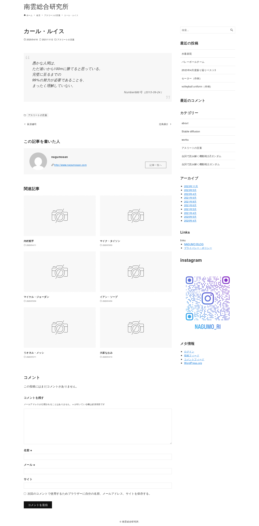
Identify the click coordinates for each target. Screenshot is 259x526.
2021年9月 (190, 197)
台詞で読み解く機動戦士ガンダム (201, 164)
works (185, 139)
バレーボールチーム (193, 61)
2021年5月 (190, 209)
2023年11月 (191, 186)
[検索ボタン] (231, 30)
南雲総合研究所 (46, 6)
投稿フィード (191, 355)
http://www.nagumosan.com (70, 165)
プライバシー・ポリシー (198, 248)
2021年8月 (190, 201)
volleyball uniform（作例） (197, 86)
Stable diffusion (191, 131)
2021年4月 (190, 213)
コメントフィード (194, 359)
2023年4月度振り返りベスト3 (199, 70)
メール (29, 465)
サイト (28, 479)
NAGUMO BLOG (194, 244)
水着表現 (187, 53)
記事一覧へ (156, 165)
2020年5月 (190, 216)
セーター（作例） (192, 78)
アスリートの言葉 (65, 39)
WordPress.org (193, 363)
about (185, 123)
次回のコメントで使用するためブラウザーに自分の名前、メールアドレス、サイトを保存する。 (89, 493)
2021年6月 (190, 205)
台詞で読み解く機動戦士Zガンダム (201, 156)
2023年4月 (190, 194)
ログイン (189, 351)
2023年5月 (190, 190)
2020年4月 (190, 220)
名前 (28, 450)
